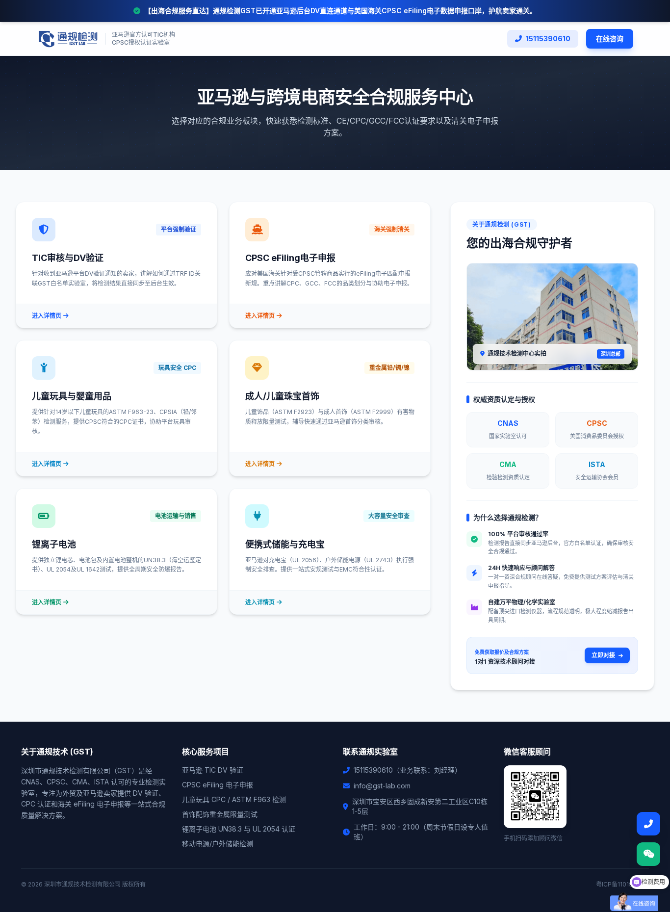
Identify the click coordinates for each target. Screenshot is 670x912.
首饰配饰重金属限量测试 (220, 814)
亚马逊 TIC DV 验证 (212, 770)
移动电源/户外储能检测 (217, 843)
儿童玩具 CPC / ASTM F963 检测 (234, 799)
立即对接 (604, 655)
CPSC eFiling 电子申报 (217, 785)
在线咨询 (609, 38)
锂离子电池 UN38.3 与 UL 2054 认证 (238, 829)
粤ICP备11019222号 (622, 884)
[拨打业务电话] (648, 823)
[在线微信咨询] (648, 854)
